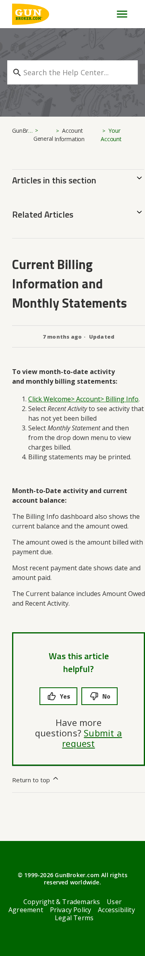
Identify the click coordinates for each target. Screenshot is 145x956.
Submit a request (92, 738)
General (43, 138)
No (106, 696)
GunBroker (26, 130)
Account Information (69, 135)
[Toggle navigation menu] (118, 14)
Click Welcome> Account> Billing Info (83, 399)
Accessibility (116, 909)
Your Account (111, 135)
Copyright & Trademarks (61, 901)
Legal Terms (74, 917)
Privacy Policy (70, 909)
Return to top (32, 780)
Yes (65, 696)
